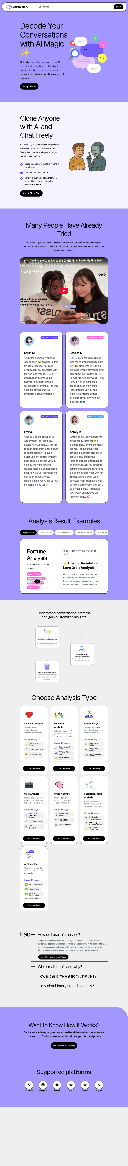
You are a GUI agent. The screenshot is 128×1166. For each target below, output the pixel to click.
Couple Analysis (28, 532)
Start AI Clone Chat (31, 193)
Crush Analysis (103, 532)
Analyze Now (29, 86)
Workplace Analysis (84, 532)
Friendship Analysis (64, 532)
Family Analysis (46, 532)
